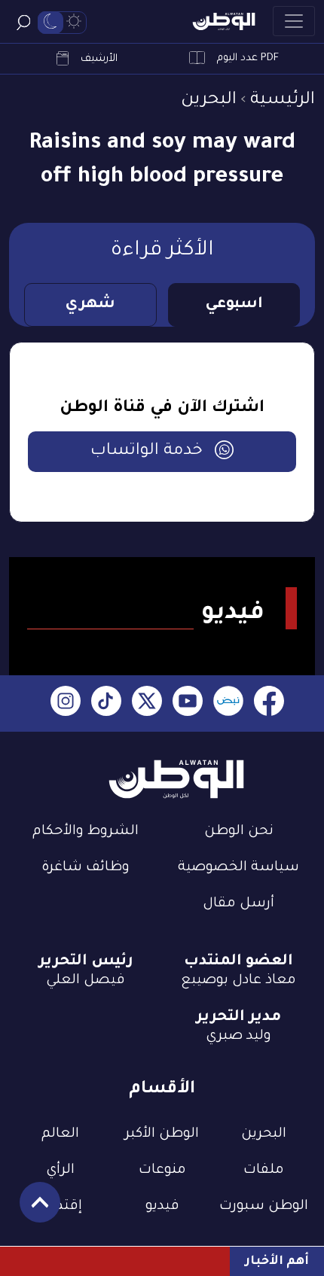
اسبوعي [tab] (234, 305)
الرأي (60, 1170)
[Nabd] (228, 703)
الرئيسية (282, 100)
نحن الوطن (239, 831)
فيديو (162, 1206)
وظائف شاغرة (85, 868)
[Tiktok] (106, 703)
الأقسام (162, 1089)
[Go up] (32, 1210)
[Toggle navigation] (294, 21)
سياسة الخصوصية (238, 868)
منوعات (162, 1170)
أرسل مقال (238, 904)
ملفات (263, 1170)
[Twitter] (147, 703)
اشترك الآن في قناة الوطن (162, 409)
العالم (60, 1134)
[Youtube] (188, 703)
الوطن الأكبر (162, 1134)
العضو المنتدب (238, 962)
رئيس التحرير (85, 962)
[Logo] (224, 21)
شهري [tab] (90, 305)
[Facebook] (269, 703)
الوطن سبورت (263, 1206)
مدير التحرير (238, 1018)
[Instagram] (65, 703)
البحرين (209, 100)
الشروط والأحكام (85, 831)
